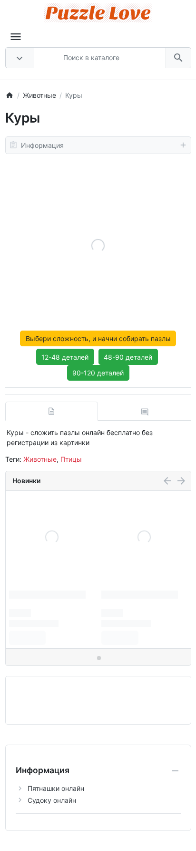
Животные (40, 459)
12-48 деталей (64, 357)
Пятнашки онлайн (56, 788)
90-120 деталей (98, 373)
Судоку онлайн (52, 800)
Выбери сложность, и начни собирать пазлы (98, 338)
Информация (42, 145)
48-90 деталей (128, 357)
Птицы (71, 459)
